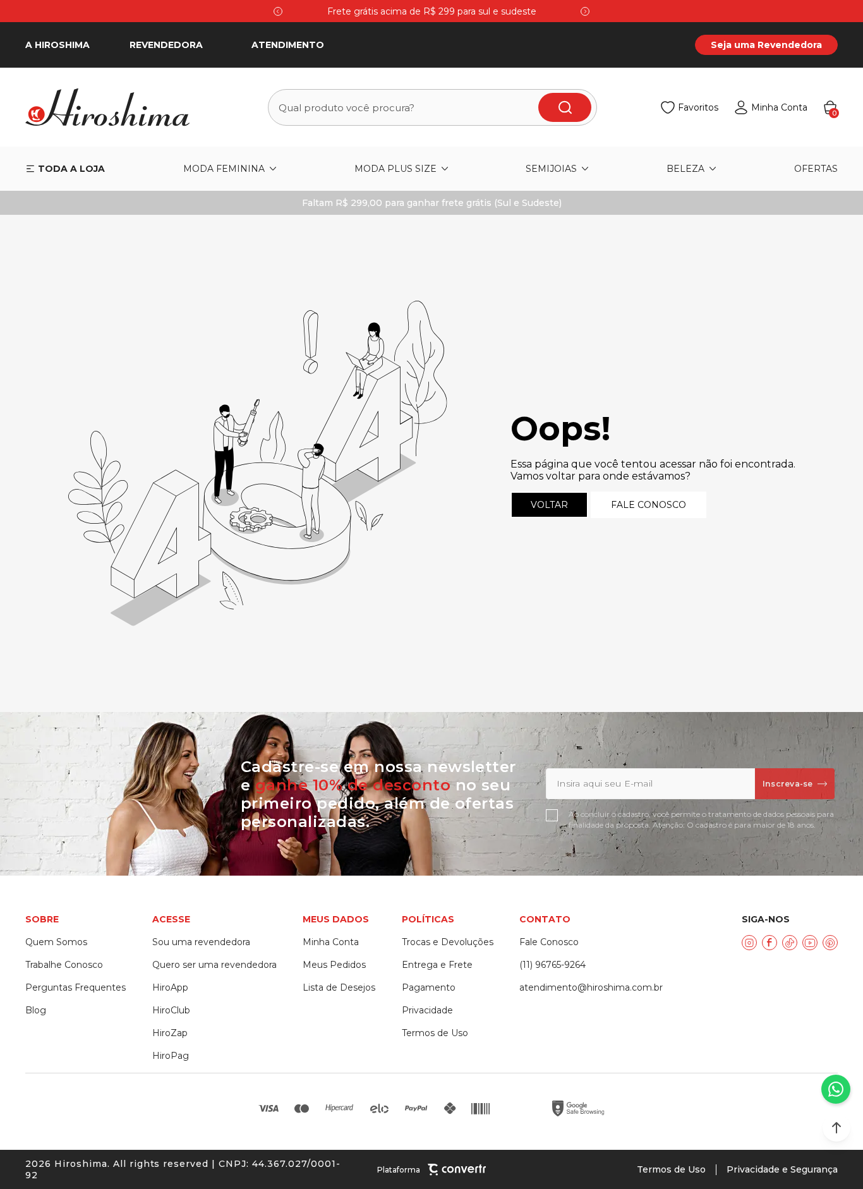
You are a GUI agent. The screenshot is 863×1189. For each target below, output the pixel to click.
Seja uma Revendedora (766, 45)
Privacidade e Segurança (782, 1169)
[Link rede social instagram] (749, 942)
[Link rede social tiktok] (789, 942)
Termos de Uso (671, 1169)
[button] (836, 1128)
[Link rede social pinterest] (830, 942)
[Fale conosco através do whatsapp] (836, 1089)
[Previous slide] (278, 11)
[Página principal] (115, 107)
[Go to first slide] (585, 11)
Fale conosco (648, 504)
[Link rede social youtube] (810, 942)
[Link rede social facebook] (769, 942)
